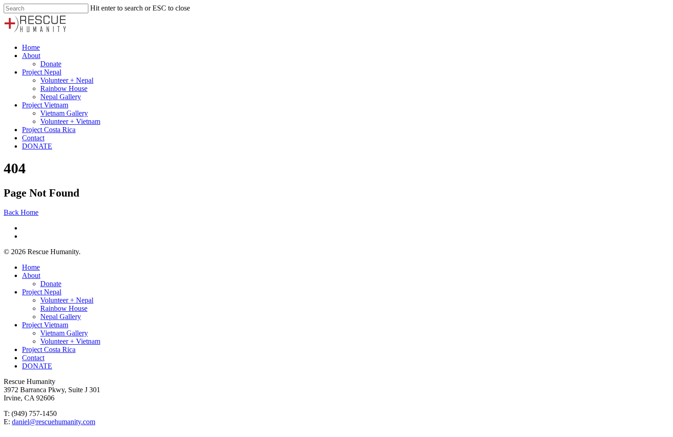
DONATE (37, 146)
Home (31, 47)
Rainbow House (63, 88)
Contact (33, 138)
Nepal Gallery (60, 97)
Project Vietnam (45, 105)
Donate (50, 64)
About (31, 55)
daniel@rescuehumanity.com (53, 422)
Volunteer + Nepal (66, 80)
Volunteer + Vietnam (70, 121)
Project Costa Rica (49, 129)
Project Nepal (41, 72)
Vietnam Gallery (64, 113)
